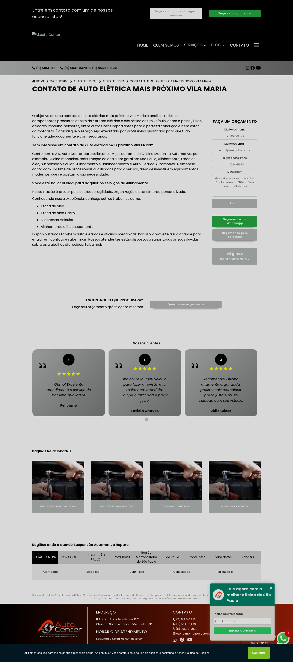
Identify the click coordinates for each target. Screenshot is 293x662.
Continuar (258, 652)
